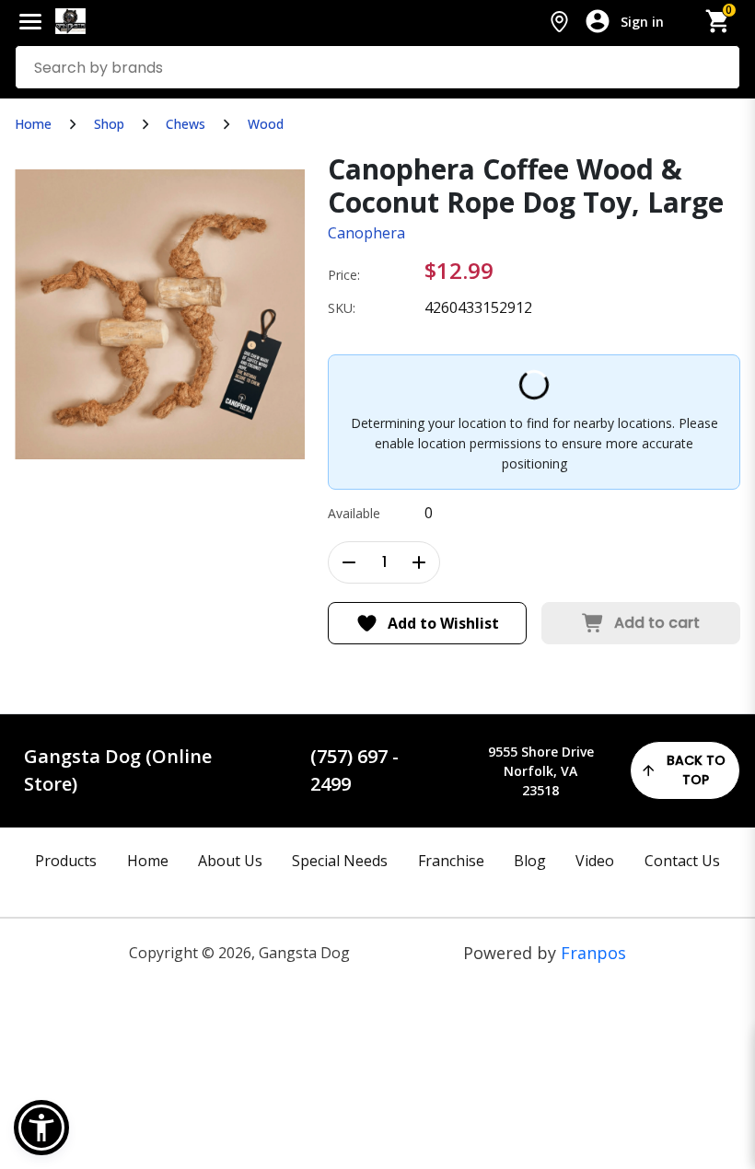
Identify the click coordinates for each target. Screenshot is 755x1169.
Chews (185, 124)
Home (33, 124)
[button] (41, 1128)
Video (594, 861)
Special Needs (340, 861)
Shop (109, 124)
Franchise (451, 861)
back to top (696, 770)
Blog (530, 861)
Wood (266, 124)
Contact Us (682, 861)
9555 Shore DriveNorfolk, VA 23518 (541, 771)
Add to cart (657, 622)
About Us (230, 861)
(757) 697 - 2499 (354, 770)
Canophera (366, 233)
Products (66, 861)
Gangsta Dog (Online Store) (118, 770)
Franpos (593, 953)
